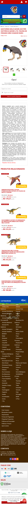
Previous (2, 21)
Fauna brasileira (6, 378)
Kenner (18, 313)
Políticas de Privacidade (8, 421)
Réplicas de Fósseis (21, 363)
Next (25, 20)
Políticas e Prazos (6, 423)
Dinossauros (5, 367)
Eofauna (4, 369)
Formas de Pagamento (8, 417)
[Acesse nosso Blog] (17, 459)
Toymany (18, 381)
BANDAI (4, 333)
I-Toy (3, 401)
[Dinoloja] (14, 10)
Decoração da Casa (7, 360)
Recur (17, 360)
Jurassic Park (19, 309)
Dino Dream (5, 363)
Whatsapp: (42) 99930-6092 (8, 453)
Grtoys (3, 387)
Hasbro (4, 394)
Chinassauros (5, 345)
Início (3, 26)
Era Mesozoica (6, 374)
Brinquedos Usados (7, 412)
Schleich (18, 367)
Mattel (17, 324)
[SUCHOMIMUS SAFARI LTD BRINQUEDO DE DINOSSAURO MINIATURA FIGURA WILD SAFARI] (13, 217)
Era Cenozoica (6, 372)
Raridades (18, 356)
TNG (17, 378)
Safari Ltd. (7, 26)
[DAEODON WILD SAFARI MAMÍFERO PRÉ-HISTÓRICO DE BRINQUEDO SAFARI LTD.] (13, 278)
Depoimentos (5, 414)
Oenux (17, 333)
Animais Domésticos (7, 311)
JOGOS (18, 306)
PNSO (17, 347)
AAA (3, 304)
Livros (17, 318)
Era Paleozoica (6, 376)
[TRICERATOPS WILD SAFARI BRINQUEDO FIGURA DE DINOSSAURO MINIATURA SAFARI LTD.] (13, 247)
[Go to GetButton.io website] (24, 503)
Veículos (18, 390)
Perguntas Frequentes (8, 419)
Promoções (19, 349)
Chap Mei (4, 342)
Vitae (17, 392)
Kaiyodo (18, 311)
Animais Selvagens (7, 329)
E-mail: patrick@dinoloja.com (9, 454)
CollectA (4, 347)
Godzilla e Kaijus (6, 385)
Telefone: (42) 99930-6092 (8, 451)
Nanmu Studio (19, 331)
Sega (17, 369)
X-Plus (17, 398)
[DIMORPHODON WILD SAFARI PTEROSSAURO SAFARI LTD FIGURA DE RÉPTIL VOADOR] (13, 186)
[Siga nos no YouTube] (13, 459)
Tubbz (17, 385)
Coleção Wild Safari (14, 26)
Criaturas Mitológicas (7, 354)
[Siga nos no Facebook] (11, 459)
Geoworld (4, 383)
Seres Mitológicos (20, 372)
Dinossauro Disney (7, 365)
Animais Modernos (7, 322)
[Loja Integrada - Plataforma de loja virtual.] (14, 492)
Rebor (17, 358)
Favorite (4, 381)
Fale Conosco (5, 410)
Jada (17, 304)
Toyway (18, 383)
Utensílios (18, 387)
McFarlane (19, 327)
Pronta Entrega (20, 351)
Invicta (3, 398)
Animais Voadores (7, 331)
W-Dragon (18, 394)
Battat (3, 336)
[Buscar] (20, 16)
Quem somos (5, 426)
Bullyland (4, 338)
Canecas (4, 340)
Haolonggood (5, 390)
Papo (17, 336)
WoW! (17, 396)
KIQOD (18, 315)
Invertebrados (5, 396)
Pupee (17, 354)
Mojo (17, 329)
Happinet (4, 392)
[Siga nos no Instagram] (15, 459)
